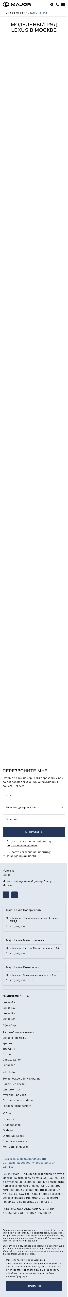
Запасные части (14, 1084)
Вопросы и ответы (15, 1141)
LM (10, 394)
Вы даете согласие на (29, 843)
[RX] (34, 270)
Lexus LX (10, 535)
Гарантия (9, 1065)
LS (16, 1193)
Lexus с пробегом (15, 1037)
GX (10, 106)
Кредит (7, 1043)
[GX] (34, 78)
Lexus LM (10, 671)
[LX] (34, 174)
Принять (34, 1285)
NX (5, 1193)
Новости (8, 1119)
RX (10, 298)
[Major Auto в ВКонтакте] (6, 894)
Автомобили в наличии (18, 1032)
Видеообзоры (12, 1124)
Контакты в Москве (16, 1146)
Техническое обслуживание (22, 1078)
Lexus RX (10, 603)
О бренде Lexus (13, 1135)
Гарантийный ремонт (17, 1105)
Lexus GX (10, 467)
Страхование (12, 1059)
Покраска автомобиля (18, 1100)
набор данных (34, 1259)
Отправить (34, 831)
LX (9, 202)
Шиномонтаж (11, 1089)
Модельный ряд (16, 995)
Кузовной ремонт (14, 1095)
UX (58, 1189)
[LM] (34, 366)
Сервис (9, 1071)
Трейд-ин (9, 1048)
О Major (8, 1130)
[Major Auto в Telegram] (14, 894)
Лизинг (7, 1054)
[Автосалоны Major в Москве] (52, 4)
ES (10, 1193)
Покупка (9, 1025)
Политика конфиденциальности (24, 1158)
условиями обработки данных (26, 1269)
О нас (7, 1112)
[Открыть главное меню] (63, 4)
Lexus (7, 1174)
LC (21, 1193)
